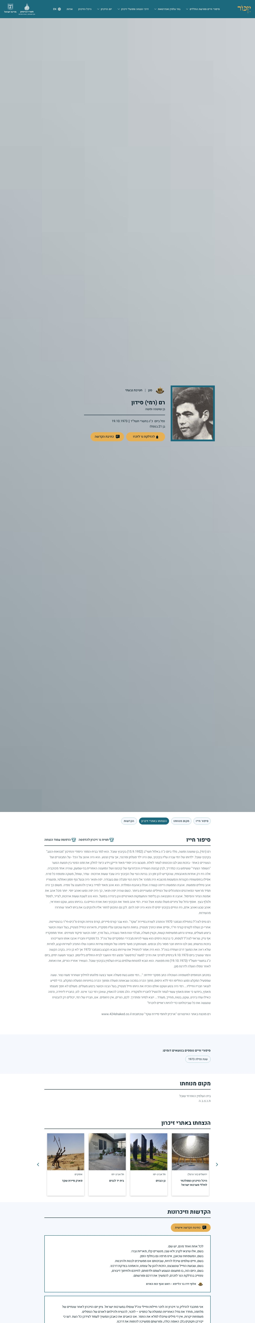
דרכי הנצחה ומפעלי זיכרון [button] (135, 9)
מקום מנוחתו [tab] (181, 821)
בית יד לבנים (116, 1181)
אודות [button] (70, 9)
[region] (127, 1164)
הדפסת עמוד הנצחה (57, 840)
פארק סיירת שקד (72, 1181)
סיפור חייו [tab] (202, 821)
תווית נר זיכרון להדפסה (94, 840)
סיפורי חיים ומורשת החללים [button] (205, 9)
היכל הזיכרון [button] (85, 9)
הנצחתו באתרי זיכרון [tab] (154, 821)
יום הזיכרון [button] (106, 9)
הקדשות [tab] (129, 821)
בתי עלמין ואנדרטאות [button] (169, 9)
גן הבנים (161, 1181)
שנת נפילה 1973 (198, 1059)
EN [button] (54, 9)
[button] (107, 436)
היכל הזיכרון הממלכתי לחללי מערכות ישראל (194, 1183)
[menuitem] (203, 9)
